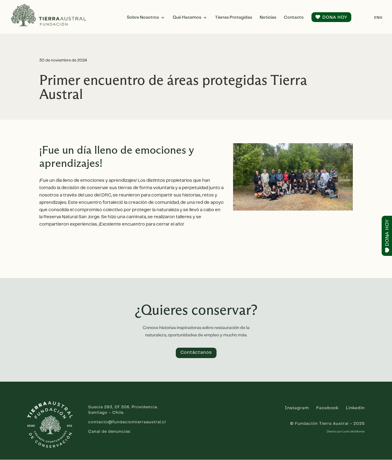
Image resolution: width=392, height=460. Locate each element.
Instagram (297, 408)
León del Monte (354, 431)
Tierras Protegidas (233, 17)
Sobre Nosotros (143, 17)
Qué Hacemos (187, 17)
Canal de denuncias (109, 432)
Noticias (268, 17)
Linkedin (355, 408)
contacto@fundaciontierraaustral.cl (127, 422)
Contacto (294, 17)
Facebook (327, 408)
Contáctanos (196, 352)
